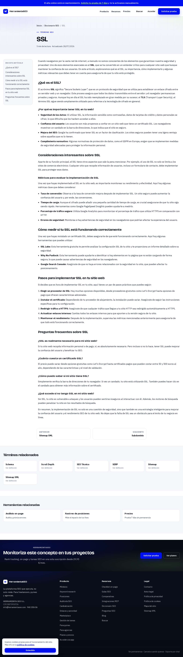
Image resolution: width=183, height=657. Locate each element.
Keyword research (68, 591)
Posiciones (64, 596)
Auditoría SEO (66, 601)
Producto (104, 11)
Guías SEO (106, 591)
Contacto (148, 587)
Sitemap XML (150, 611)
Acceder (151, 11)
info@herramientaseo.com (14, 607)
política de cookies (25, 645)
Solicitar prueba (168, 11)
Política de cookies (152, 601)
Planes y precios (67, 635)
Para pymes (65, 625)
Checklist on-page (110, 587)
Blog (104, 615)
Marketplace (65, 615)
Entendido (30, 650)
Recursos (115, 11)
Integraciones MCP (110, 601)
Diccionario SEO (51, 25)
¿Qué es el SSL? (11, 67)
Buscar (139, 11)
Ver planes (172, 555)
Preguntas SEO (108, 611)
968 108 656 (32, 607)
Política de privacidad (153, 596)
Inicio (39, 25)
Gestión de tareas (67, 620)
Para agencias (66, 630)
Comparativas (108, 596)
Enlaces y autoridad (68, 611)
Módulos (63, 587)
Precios (126, 11)
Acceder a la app (67, 639)
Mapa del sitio (150, 606)
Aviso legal (149, 591)
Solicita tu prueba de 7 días (94, 3)
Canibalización (66, 606)
